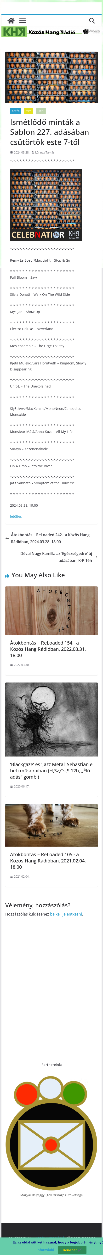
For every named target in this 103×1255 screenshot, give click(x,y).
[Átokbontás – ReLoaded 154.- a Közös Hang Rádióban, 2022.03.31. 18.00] (51, 589)
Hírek (41, 111)
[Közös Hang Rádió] (11, 20)
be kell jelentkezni (66, 914)
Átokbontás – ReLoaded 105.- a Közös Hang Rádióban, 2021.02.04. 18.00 (48, 860)
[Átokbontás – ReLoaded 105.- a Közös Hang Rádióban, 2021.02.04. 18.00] (51, 807)
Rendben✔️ (72, 1250)
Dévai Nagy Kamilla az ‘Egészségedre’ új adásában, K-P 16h (56, 557)
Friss (28, 111)
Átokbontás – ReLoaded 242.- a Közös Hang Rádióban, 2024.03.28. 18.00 (50, 538)
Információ (45, 1250)
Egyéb (15, 111)
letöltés (16, 516)
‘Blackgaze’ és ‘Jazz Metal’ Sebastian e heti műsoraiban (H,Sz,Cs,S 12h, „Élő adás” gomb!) (51, 770)
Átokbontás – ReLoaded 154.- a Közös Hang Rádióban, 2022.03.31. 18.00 (48, 649)
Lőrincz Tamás (45, 152)
